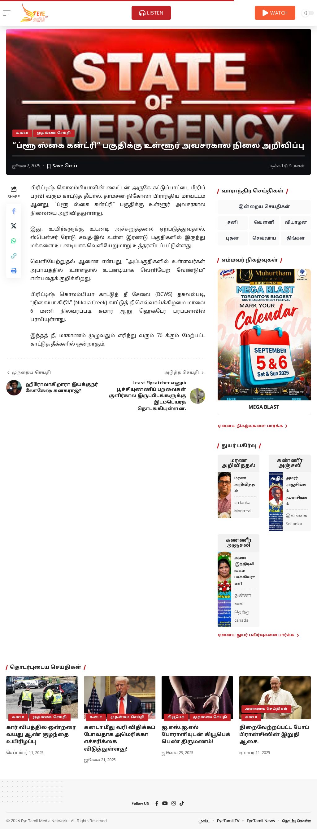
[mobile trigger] (8, 13)
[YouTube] (165, 803)
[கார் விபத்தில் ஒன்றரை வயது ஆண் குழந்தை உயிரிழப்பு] (42, 697)
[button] (226, 337)
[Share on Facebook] (13, 211)
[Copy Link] (13, 255)
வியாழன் (295, 222)
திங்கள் (295, 238)
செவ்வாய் (264, 238)
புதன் (232, 238)
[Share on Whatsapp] (13, 240)
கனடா (22, 133)
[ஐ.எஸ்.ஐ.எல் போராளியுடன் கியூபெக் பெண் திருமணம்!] (197, 697)
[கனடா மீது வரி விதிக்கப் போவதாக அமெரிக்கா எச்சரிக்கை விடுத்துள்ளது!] (119, 697)
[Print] (13, 270)
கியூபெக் (176, 717)
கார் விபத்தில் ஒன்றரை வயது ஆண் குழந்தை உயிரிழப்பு (41, 735)
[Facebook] (157, 803)
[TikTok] (181, 803)
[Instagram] (173, 803)
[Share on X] (13, 225)
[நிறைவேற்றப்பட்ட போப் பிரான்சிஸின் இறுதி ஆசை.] (275, 697)
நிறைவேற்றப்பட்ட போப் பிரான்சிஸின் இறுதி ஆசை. (274, 735)
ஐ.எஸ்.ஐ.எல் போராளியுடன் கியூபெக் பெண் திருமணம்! (196, 735)
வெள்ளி (264, 222)
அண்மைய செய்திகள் (266, 709)
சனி (232, 222)
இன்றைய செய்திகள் (264, 206)
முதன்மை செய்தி (54, 133)
